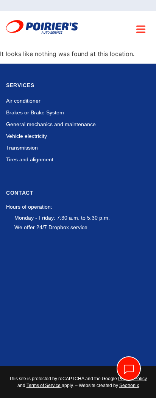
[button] (141, 30)
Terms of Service (44, 385)
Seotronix (129, 385)
